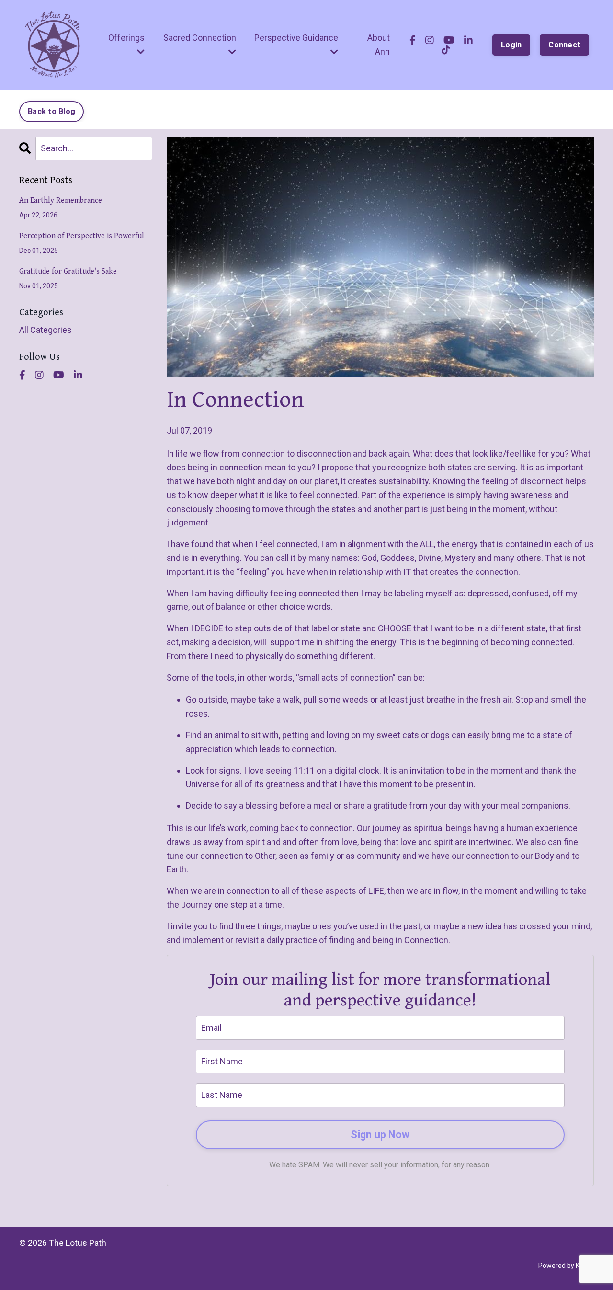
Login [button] (511, 44)
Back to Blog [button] (51, 111)
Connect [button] (564, 44)
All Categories (45, 330)
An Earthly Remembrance (60, 200)
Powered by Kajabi (566, 1265)
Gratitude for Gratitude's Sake (68, 271)
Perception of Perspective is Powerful (81, 235)
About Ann (378, 45)
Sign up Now (380, 1135)
